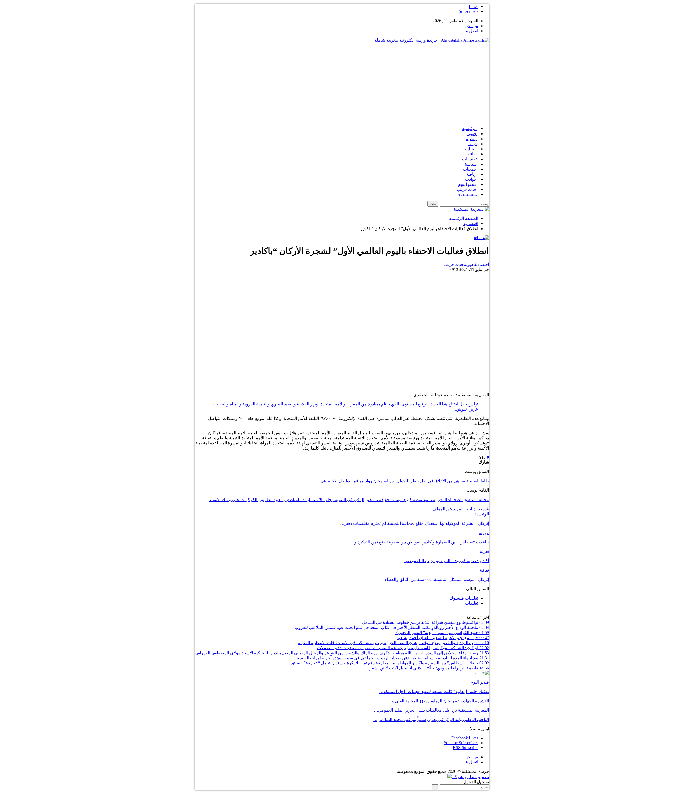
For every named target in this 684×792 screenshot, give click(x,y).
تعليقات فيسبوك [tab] (464, 598)
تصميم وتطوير (476, 776)
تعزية (484, 551)
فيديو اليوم (467, 184)
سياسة (471, 164)
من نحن (471, 25)
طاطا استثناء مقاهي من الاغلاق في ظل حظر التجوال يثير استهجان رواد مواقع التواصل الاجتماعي (404, 481)
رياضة (471, 174)
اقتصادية (481, 264)
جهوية (472, 133)
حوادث (471, 179)
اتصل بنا (471, 31)
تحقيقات (469, 159)
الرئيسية (469, 128)
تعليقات (471, 603)
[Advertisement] (342, 84)
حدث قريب (467, 189)
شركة (458, 776)
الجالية (471, 149)
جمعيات (470, 169)
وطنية (471, 138)
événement (467, 194)
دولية (472, 143)
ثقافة (472, 154)
